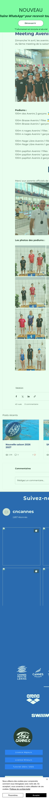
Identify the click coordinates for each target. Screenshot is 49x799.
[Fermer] (45, 781)
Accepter (36, 795)
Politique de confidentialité (20, 789)
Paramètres (13, 795)
